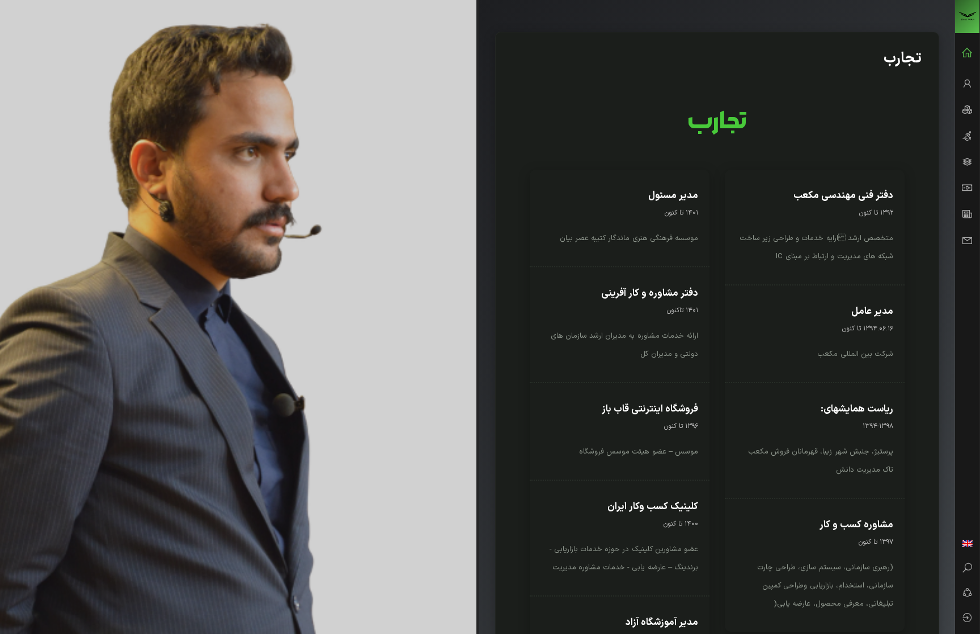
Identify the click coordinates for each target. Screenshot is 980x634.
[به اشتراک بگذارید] (967, 594)
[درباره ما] (967, 84)
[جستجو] (967, 569)
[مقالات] (967, 214)
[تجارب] (967, 136)
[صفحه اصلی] (967, 53)
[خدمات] (967, 110)
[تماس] (967, 241)
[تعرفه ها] (967, 188)
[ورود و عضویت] (967, 619)
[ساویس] (967, 16)
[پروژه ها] (967, 162)
